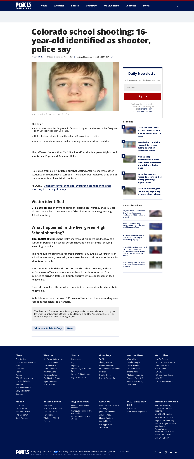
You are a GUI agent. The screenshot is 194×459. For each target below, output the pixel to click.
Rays (73, 362)
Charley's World (105, 362)
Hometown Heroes (107, 365)
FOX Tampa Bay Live (164, 381)
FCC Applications (106, 424)
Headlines (48, 405)
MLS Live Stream (162, 438)
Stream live (131, 408)
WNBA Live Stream (163, 434)
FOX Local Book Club (53, 408)
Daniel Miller (38, 57)
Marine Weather (50, 368)
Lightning (75, 365)
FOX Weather (49, 384)
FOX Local (49, 57)
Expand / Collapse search (176, 6)
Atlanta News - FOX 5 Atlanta (80, 417)
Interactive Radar (51, 362)
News (70, 328)
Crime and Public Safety (64, 57)
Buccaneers (76, 359)
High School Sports (79, 377)
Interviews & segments (137, 411)
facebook (155, 452)
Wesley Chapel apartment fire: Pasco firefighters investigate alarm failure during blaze (149, 162)
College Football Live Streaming (163, 409)
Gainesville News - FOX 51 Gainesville (82, 412)
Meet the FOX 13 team (109, 405)
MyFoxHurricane (51, 381)
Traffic (102, 359)
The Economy (22, 415)
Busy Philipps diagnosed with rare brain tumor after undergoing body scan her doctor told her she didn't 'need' (135, 251)
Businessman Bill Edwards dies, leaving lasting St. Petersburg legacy (134, 237)
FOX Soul (158, 371)
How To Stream (161, 359)
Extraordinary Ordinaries (109, 368)
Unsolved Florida (23, 381)
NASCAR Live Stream (164, 417)
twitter (160, 452)
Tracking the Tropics (52, 378)
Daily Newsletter (23, 391)
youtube (171, 452)
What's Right (132, 359)
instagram (166, 452)
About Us (104, 401)
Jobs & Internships (107, 411)
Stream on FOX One (166, 401)
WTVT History (105, 415)
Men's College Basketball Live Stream (165, 424)
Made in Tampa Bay (135, 375)
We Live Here (135, 355)
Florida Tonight (133, 362)
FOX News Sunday (23, 387)
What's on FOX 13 (51, 418)
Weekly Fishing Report (80, 374)
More (146, 5)
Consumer (20, 368)
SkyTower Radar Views (53, 359)
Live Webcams (50, 365)
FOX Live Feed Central (164, 375)
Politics (19, 375)
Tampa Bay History (135, 381)
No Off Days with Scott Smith (81, 369)
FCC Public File (105, 421)
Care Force (131, 384)
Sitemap (19, 394)
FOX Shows (48, 415)
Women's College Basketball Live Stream (164, 430)
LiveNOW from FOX (163, 365)
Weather (49, 355)
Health (18, 371)
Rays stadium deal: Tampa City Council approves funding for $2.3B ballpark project (134, 214)
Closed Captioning (107, 418)
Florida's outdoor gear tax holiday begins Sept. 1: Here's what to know (150, 191)
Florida (19, 365)
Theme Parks (132, 371)
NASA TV (158, 378)
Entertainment (52, 401)
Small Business (22, 418)
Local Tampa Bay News (26, 362)
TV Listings (103, 408)
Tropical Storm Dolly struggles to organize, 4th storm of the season (134, 225)
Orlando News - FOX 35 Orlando (81, 406)
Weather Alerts (50, 371)
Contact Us (104, 427)
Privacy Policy (145, 109)
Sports (75, 355)
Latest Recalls (22, 408)
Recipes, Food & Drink (136, 378)
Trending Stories (51, 411)
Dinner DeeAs (133, 365)
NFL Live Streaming (163, 405)
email (176, 452)
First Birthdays (105, 375)
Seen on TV (20, 384)
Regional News (80, 401)
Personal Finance (23, 411)
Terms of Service (144, 111)
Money (20, 401)
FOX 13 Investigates (24, 378)
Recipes (102, 371)
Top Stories (21, 359)
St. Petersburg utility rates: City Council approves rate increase (134, 264)
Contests (47, 421)
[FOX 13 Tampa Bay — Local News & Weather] (24, 6)
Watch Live (161, 355)
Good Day (105, 355)
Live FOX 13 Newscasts (165, 362)
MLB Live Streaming (163, 414)
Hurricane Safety (51, 375)
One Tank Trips (133, 368)
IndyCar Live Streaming (164, 420)
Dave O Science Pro (107, 378)
